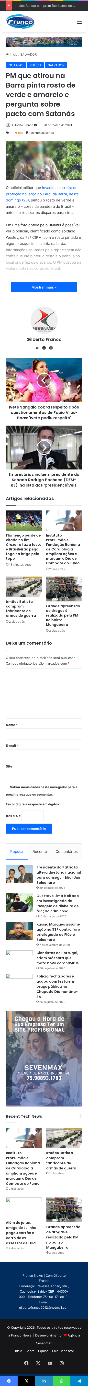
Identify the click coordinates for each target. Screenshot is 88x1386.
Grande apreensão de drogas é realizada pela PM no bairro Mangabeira (63, 615)
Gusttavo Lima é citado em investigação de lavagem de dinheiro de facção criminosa (57, 903)
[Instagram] (51, 348)
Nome (12, 725)
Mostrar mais (43, 287)
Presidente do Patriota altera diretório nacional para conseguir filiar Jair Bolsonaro (58, 875)
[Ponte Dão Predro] (44, 42)
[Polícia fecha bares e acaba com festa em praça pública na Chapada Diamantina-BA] (19, 983)
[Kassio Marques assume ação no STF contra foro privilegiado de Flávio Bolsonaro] (19, 931)
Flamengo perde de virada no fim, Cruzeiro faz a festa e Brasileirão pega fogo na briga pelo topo (24, 547)
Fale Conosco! (63, 1351)
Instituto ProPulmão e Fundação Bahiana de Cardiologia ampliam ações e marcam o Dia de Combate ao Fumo (63, 549)
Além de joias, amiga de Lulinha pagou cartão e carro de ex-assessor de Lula (21, 1233)
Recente (40, 851)
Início (13, 54)
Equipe (43, 1351)
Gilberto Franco (22, 125)
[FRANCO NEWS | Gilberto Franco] (22, 21)
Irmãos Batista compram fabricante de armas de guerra (21, 608)
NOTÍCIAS (16, 65)
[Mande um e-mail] (35, 125)
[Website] (37, 348)
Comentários (66, 851)
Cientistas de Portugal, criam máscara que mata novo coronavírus (57, 958)
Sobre (30, 1351)
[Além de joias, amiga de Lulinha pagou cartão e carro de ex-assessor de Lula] (24, 1207)
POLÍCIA (36, 65)
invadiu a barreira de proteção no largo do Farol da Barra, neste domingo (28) (42, 193)
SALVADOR (28, 54)
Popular (17, 851)
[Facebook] (44, 348)
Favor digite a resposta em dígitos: (33, 804)
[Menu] (79, 23)
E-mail (12, 746)
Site (9, 766)
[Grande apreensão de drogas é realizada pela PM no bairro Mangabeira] (64, 589)
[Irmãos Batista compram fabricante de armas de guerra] (24, 587)
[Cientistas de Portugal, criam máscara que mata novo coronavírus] (19, 959)
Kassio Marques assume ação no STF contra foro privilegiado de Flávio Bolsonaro (58, 932)
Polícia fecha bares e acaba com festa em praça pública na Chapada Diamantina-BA (57, 986)
